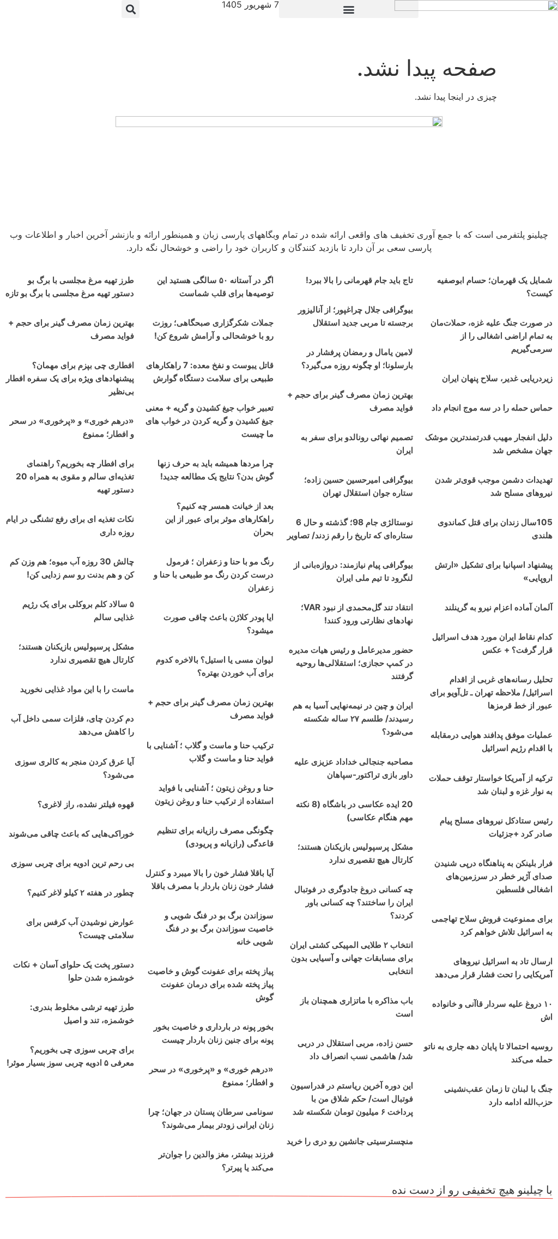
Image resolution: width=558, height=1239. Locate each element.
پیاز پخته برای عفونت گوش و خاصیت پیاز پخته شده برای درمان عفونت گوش (211, 984)
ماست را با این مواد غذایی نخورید (77, 689)
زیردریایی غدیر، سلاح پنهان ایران (497, 378)
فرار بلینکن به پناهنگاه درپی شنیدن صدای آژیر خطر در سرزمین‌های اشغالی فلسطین (493, 876)
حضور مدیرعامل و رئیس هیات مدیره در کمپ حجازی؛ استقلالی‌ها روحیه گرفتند (351, 663)
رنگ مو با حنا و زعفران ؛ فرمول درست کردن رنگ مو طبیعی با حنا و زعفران (214, 574)
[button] (348, 9)
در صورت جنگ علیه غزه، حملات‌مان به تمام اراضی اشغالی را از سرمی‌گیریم (491, 335)
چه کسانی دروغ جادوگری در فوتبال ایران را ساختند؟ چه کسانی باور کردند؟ (353, 902)
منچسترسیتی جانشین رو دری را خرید (350, 1141)
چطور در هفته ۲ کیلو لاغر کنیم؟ (80, 892)
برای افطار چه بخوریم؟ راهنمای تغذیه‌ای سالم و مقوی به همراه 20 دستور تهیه (75, 476)
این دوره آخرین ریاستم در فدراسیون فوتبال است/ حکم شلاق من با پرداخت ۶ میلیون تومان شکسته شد (351, 1098)
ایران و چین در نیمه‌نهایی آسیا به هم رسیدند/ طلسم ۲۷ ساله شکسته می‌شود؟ (353, 718)
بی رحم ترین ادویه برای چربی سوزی (72, 863)
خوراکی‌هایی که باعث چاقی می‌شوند (71, 833)
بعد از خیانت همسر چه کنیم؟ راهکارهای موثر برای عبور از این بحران (219, 519)
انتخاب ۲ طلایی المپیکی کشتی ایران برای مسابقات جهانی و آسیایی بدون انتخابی (351, 958)
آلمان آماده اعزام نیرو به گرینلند (499, 607)
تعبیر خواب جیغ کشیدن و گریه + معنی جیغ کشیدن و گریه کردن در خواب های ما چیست (209, 420)
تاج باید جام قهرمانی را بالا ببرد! (359, 280)
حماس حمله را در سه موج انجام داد (492, 407)
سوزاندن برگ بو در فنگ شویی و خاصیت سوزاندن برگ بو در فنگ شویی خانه (219, 928)
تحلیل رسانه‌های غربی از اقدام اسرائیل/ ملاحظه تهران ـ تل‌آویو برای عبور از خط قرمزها (491, 692)
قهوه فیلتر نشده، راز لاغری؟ (86, 804)
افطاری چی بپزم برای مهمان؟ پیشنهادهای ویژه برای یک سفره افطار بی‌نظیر (70, 378)
